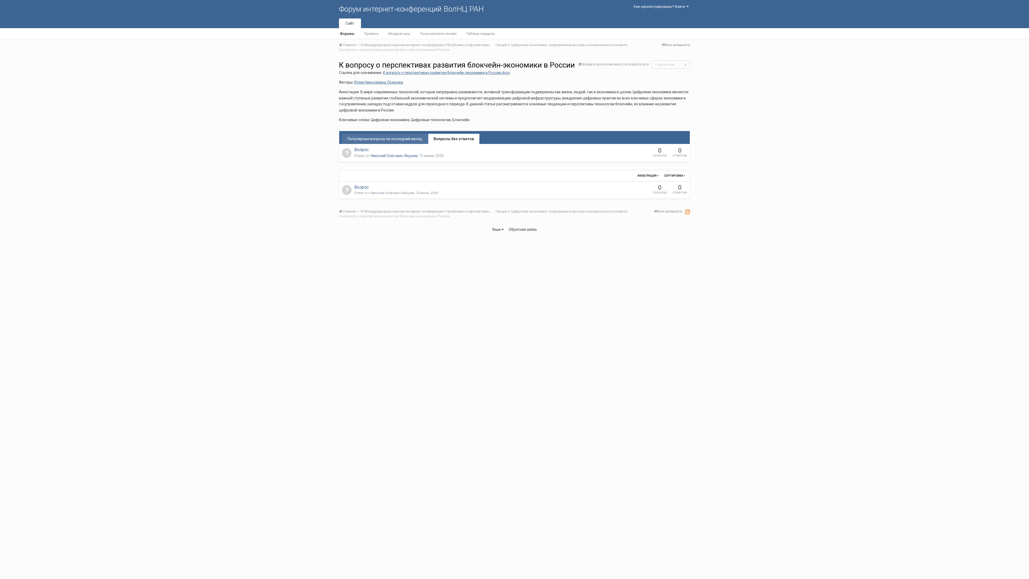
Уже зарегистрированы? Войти (660, 7)
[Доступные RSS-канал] (687, 212)
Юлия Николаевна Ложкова (378, 82)
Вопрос (361, 149)
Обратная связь (523, 229)
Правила (371, 34)
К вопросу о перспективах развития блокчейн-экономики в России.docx (446, 72)
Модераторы (399, 34)
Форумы (347, 34)
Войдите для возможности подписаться (615, 64)
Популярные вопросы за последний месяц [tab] (384, 139)
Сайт (350, 23)
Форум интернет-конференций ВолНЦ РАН (411, 9)
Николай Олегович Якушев (394, 156)
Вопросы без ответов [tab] (454, 139)
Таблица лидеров (480, 34)
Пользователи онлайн (438, 34)
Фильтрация (647, 175)
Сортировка (674, 175)
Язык (497, 229)
